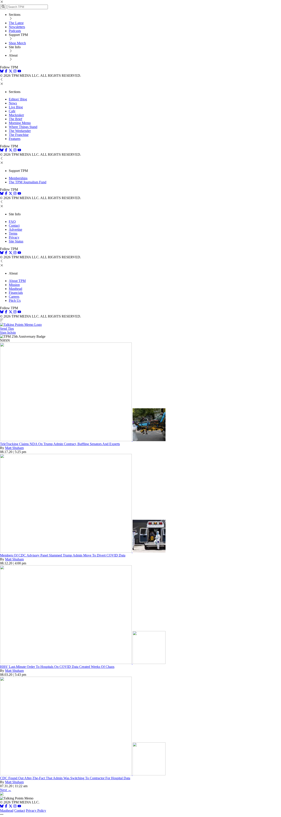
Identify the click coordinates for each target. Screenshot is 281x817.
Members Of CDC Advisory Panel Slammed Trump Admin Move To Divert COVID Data (62, 555)
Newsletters (17, 27)
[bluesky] (2, 71)
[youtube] (19, 71)
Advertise (15, 229)
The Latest (16, 23)
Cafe (12, 111)
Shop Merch (17, 43)
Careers (14, 296)
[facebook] (6, 71)
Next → (5, 790)
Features (14, 139)
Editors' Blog (18, 99)
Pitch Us (15, 300)
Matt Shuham (14, 448)
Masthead (15, 289)
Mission (14, 285)
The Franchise (19, 135)
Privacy (14, 237)
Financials (16, 292)
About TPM (17, 281)
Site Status (16, 241)
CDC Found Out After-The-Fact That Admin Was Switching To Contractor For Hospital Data (65, 778)
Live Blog (16, 107)
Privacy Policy (36, 810)
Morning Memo (20, 123)
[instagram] (15, 71)
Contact (14, 225)
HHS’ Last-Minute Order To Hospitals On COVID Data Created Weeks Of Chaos (57, 667)
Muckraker (16, 115)
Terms (13, 233)
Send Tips (7, 328)
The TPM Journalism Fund (27, 182)
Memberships (18, 178)
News (13, 103)
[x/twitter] (11, 71)
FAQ (12, 221)
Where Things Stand (23, 127)
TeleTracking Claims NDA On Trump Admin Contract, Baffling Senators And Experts (60, 444)
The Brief (15, 119)
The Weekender (20, 131)
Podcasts (15, 31)
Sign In (5, 332)
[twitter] (10, 806)
